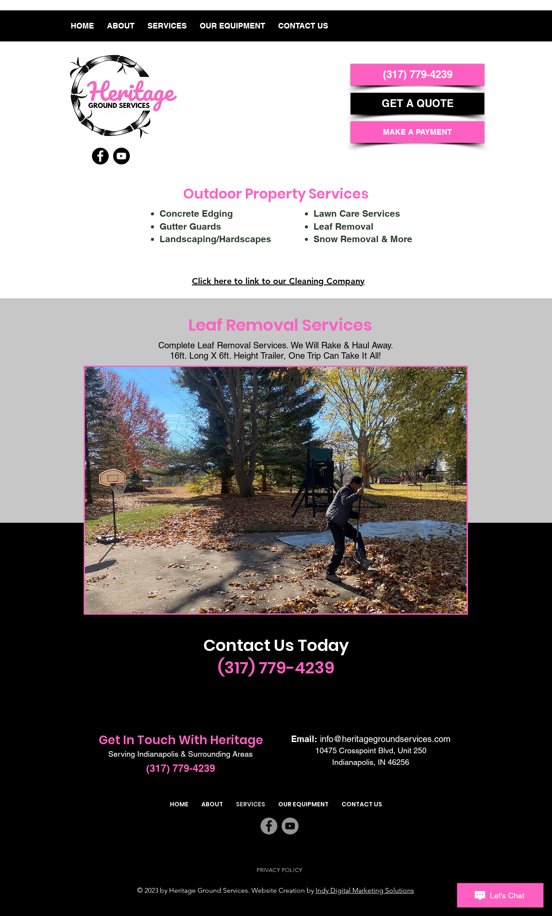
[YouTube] (121, 156)
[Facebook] (100, 156)
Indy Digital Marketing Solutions (365, 890)
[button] (276, 490)
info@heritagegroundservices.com (385, 739)
